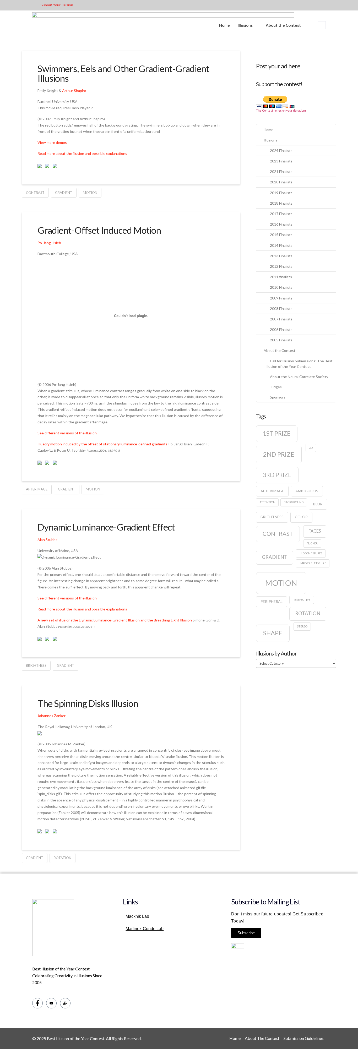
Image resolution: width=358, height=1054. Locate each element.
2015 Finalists (281, 234)
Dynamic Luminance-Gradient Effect (106, 526)
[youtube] (51, 1003)
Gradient (63, 192)
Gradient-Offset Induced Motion (99, 230)
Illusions (245, 25)
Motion (90, 192)
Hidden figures (311, 553)
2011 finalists (281, 277)
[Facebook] (37, 1003)
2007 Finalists (281, 319)
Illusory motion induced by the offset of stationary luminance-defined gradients (102, 444)
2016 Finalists (281, 224)
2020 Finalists (281, 182)
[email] (65, 1003)
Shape (272, 633)
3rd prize (277, 474)
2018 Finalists (281, 203)
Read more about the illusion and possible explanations (82, 153)
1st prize (276, 433)
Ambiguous (306, 491)
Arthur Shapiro (74, 90)
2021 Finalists (281, 171)
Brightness (36, 665)
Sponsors (277, 397)
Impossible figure (313, 563)
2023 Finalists (281, 161)
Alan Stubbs (47, 539)
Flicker (312, 543)
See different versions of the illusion (67, 433)
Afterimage (36, 489)
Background (293, 502)
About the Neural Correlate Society (299, 376)
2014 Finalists (281, 245)
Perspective (301, 599)
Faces (314, 531)
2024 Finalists (281, 150)
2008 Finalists (281, 308)
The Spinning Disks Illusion (87, 703)
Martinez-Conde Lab (145, 928)
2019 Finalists (281, 192)
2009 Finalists (281, 298)
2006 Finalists (281, 329)
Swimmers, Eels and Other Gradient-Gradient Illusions (123, 73)
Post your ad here (278, 66)
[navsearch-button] (322, 25)
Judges (276, 387)
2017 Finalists (281, 213)
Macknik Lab (137, 916)
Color (301, 517)
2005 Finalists (281, 340)
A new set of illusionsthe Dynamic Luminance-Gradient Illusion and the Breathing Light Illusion (114, 620)
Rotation (62, 858)
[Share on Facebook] (40, 167)
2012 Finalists (281, 266)
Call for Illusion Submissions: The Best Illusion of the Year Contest (299, 364)
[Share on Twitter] (48, 167)
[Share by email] (56, 167)
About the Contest (283, 25)
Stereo (302, 626)
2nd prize (278, 454)
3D (311, 447)
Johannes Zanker (51, 715)
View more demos (52, 142)
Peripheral (272, 601)
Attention (267, 502)
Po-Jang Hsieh (49, 243)
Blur (317, 504)
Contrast (35, 192)
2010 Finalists (281, 287)
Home (224, 25)
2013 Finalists (281, 256)
